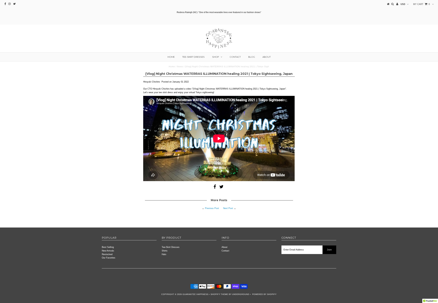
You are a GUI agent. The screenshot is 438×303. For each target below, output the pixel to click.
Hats (164, 254)
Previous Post (212, 208)
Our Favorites (108, 257)
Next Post (228, 208)
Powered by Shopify (264, 294)
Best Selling (108, 247)
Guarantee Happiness (196, 294)
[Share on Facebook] (215, 187)
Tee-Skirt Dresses (193, 56)
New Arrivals (108, 250)
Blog (251, 56)
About (266, 56)
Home (171, 56)
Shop (215, 56)
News (180, 66)
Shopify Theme (219, 294)
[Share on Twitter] (221, 187)
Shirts (165, 250)
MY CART (421, 4)
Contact (235, 56)
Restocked (107, 254)
